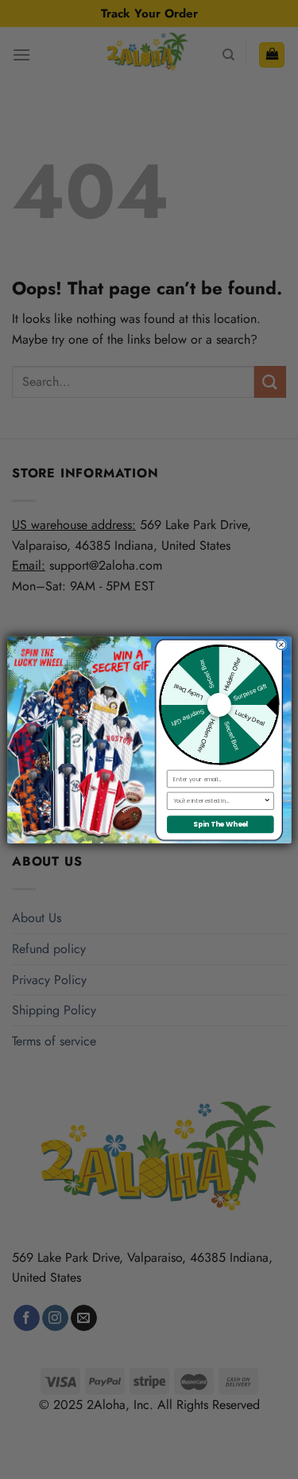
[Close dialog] (280, 644)
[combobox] (217, 800)
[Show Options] (266, 800)
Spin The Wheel (219, 824)
